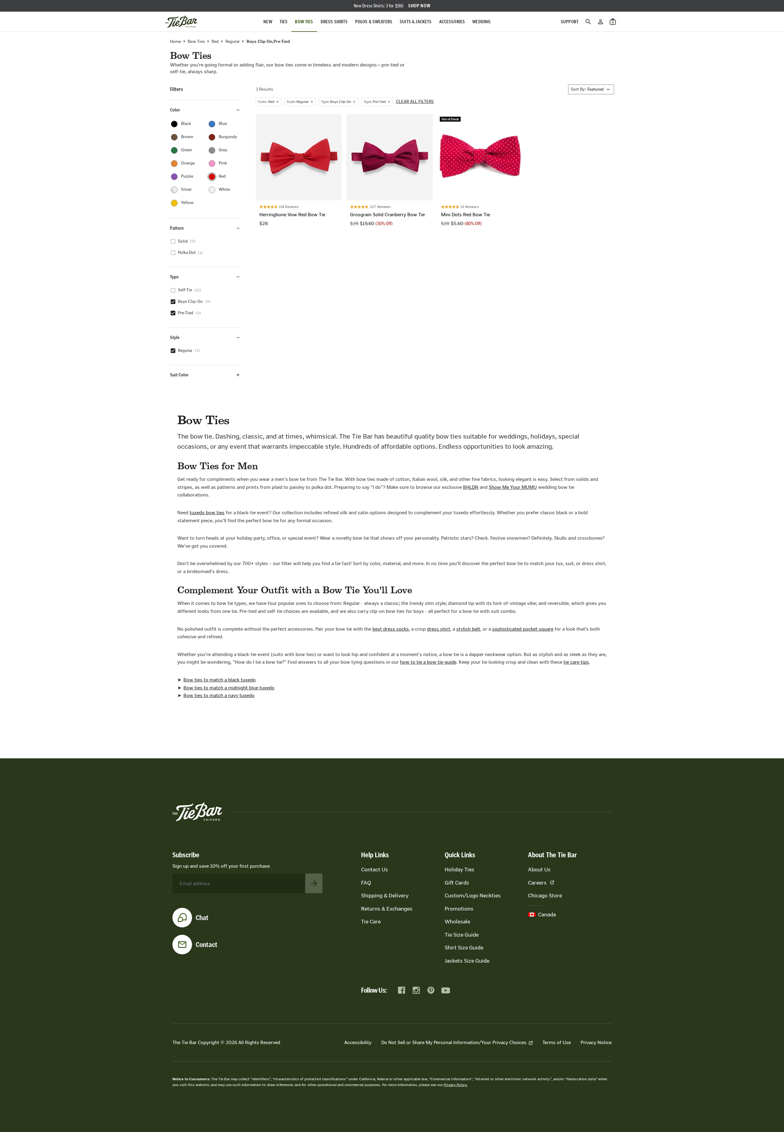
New (267, 22)
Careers (537, 882)
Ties (284, 22)
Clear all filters (415, 102)
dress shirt (438, 629)
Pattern (177, 228)
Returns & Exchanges (387, 908)
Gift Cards (457, 882)
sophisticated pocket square (522, 629)
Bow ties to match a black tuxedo (219, 680)
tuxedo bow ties (207, 512)
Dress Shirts (334, 22)
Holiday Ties (459, 869)
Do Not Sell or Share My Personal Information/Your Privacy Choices (453, 1042)
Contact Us (374, 869)
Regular (232, 41)
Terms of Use (556, 1042)
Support (570, 22)
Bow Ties (304, 22)
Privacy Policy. (455, 1085)
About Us (539, 869)
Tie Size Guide (462, 934)
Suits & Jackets (416, 22)
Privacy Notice (596, 1042)
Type (174, 277)
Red (215, 41)
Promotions (459, 908)
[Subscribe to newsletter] (313, 883)
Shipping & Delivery (385, 895)
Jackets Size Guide (467, 960)
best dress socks (390, 629)
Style (174, 337)
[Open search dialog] (588, 22)
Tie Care (371, 921)
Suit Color (179, 375)
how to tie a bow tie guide (428, 662)
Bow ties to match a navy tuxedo (218, 695)
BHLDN (470, 487)
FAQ (366, 882)
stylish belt (468, 629)
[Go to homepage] (181, 22)
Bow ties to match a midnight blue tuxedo (228, 688)
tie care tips (576, 662)
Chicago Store (545, 895)
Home (175, 41)
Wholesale (457, 921)
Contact (206, 944)
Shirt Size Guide (464, 947)
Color (175, 110)
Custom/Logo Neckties (473, 895)
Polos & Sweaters (374, 22)
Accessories (452, 22)
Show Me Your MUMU (513, 487)
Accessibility (357, 1042)
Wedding (481, 22)
